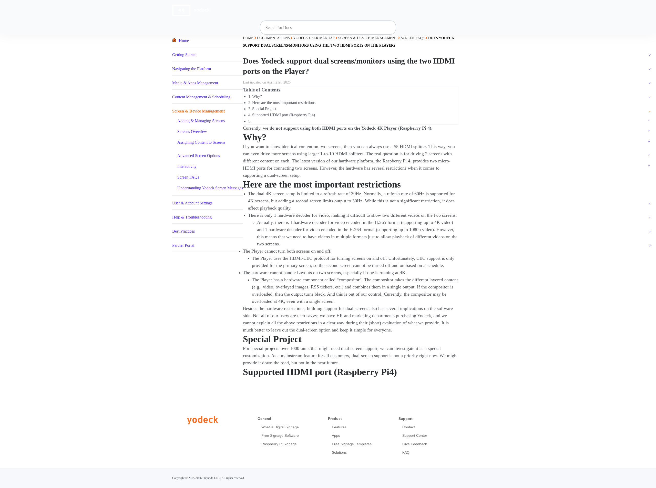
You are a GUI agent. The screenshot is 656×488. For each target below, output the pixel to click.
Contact (408, 427)
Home (184, 40)
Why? (257, 96)
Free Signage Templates (352, 444)
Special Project (264, 109)
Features (339, 427)
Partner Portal (183, 245)
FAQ (405, 452)
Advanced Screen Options (198, 155)
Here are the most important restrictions (283, 102)
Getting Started (184, 55)
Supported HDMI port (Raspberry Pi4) (283, 115)
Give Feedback (414, 444)
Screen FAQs (188, 177)
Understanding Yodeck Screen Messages (210, 188)
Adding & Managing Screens (201, 121)
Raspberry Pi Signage (279, 444)
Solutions (339, 452)
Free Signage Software (280, 435)
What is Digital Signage (280, 427)
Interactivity (187, 166)
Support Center (414, 435)
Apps (336, 435)
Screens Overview (192, 131)
